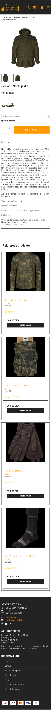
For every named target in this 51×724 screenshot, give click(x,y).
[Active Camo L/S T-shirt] (25, 274)
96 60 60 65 (11, 618)
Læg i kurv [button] (31, 129)
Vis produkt (25, 325)
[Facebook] (2, 624)
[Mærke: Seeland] (8, 105)
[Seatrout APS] (12, 7)
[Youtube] (6, 624)
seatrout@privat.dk (14, 620)
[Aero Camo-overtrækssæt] (25, 359)
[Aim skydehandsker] (25, 445)
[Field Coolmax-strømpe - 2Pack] (25, 530)
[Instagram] (10, 624)
